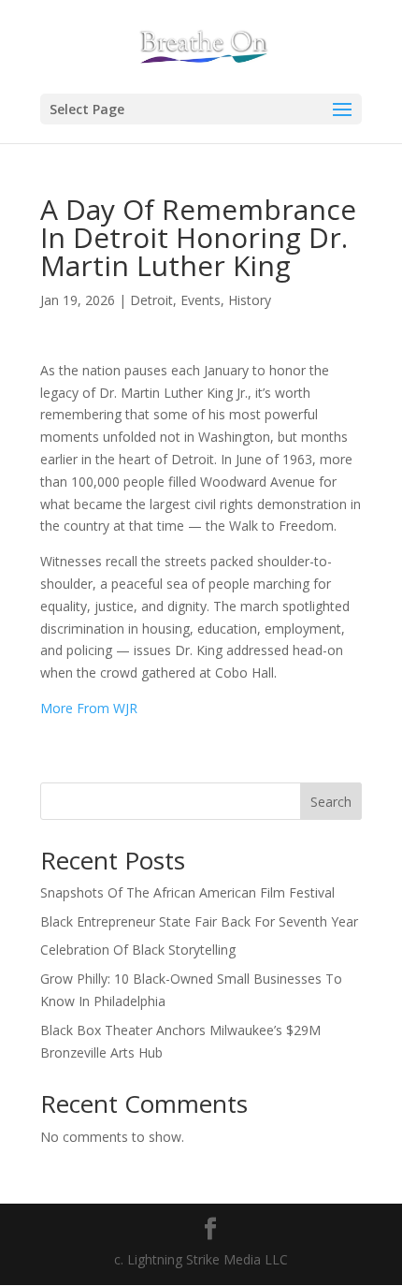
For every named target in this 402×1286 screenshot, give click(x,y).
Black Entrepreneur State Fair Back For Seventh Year (199, 921)
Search (331, 802)
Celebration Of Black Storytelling (138, 949)
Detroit (151, 300)
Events (200, 300)
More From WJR (88, 708)
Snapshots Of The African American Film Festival (187, 892)
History (249, 300)
